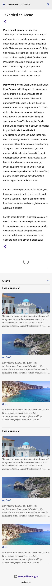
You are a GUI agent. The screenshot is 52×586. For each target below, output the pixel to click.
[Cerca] (48, 4)
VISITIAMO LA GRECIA (19, 4)
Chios (4, 404)
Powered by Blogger (27, 576)
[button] (5, 21)
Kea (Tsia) (6, 357)
